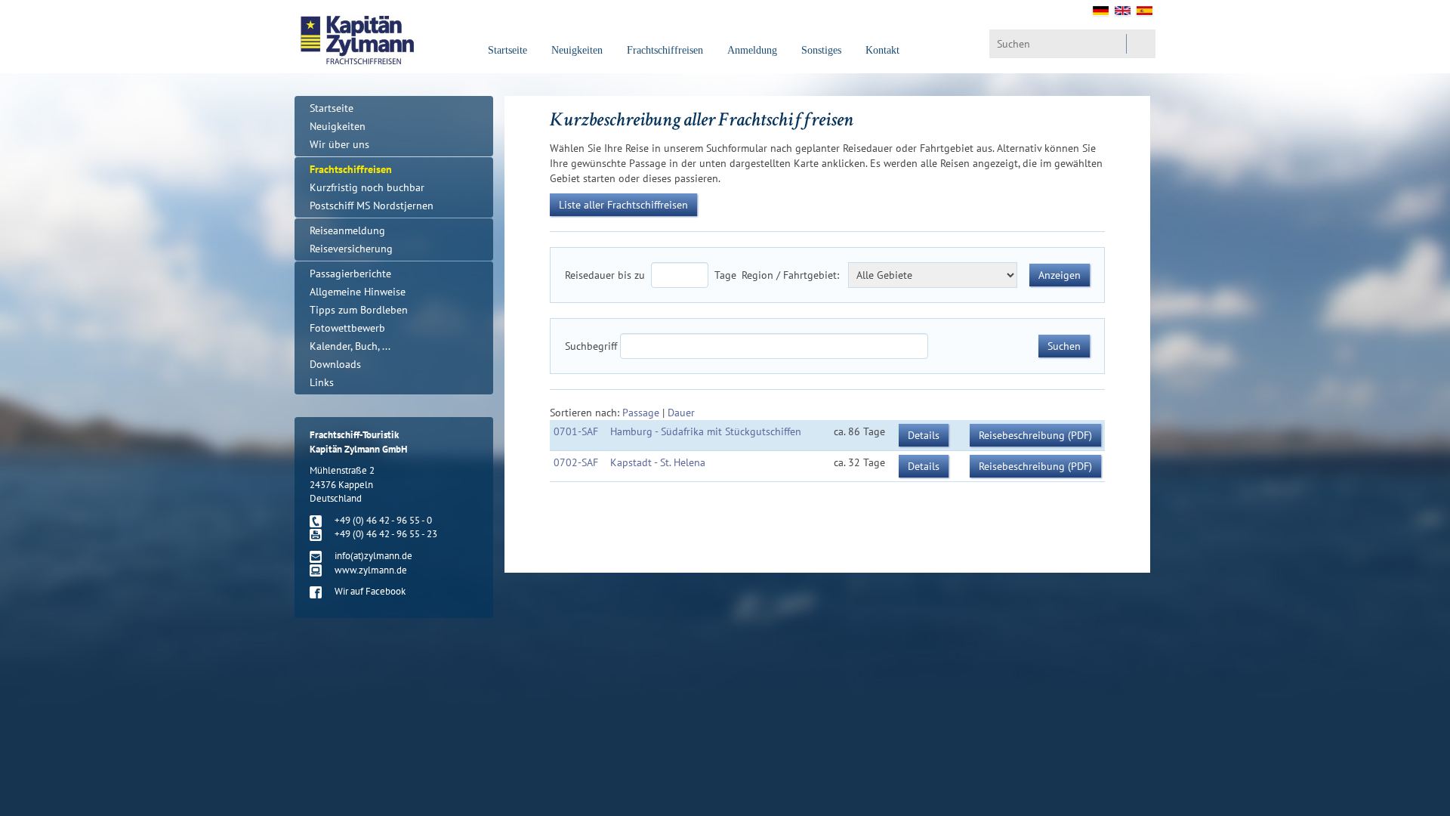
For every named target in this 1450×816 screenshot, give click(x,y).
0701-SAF (576, 431)
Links (322, 382)
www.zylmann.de (371, 570)
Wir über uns (339, 144)
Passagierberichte (350, 273)
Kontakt (882, 50)
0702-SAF (576, 462)
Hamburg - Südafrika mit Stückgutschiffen (705, 431)
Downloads (335, 364)
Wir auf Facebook (370, 591)
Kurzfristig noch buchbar (367, 187)
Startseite (507, 50)
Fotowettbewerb (347, 328)
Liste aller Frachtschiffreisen (623, 205)
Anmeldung (752, 50)
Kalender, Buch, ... (350, 346)
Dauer (681, 412)
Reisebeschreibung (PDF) (1035, 435)
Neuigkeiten (577, 50)
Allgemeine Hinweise (358, 291)
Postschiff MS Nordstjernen (371, 205)
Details (923, 435)
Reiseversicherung (351, 248)
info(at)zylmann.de (373, 555)
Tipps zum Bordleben (359, 310)
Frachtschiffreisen (665, 50)
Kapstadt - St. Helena (657, 462)
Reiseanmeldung (347, 230)
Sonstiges (821, 50)
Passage (640, 412)
